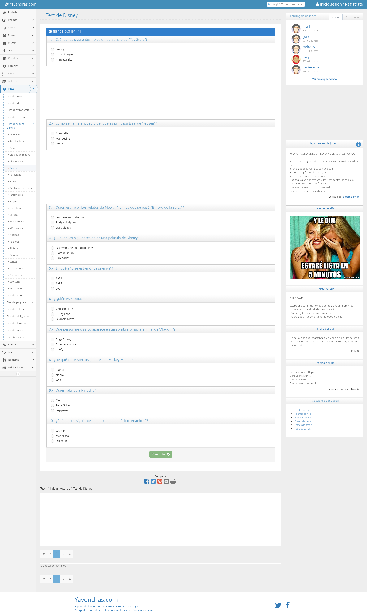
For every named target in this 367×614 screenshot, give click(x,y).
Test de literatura (16, 323)
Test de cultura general (15, 125)
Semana (335, 17)
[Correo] (167, 482)
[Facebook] (147, 482)
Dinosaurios (16, 161)
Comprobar (159, 454)
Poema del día (325, 363)
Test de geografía (16, 302)
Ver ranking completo (324, 79)
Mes (347, 17)
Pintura (14, 248)
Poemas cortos (302, 413)
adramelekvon (351, 196)
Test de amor (14, 96)
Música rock (16, 228)
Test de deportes (16, 295)
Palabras (14, 241)
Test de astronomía (18, 110)
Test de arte (13, 103)
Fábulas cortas (302, 428)
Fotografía (15, 174)
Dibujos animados (20, 154)
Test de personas (16, 337)
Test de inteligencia (18, 316)
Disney (13, 168)
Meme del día (325, 208)
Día (324, 17)
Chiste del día (325, 289)
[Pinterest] (160, 482)
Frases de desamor (305, 421)
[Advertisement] (160, 92)
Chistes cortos (302, 410)
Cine (12, 148)
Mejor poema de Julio (322, 143)
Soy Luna (15, 281)
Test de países (15, 330)
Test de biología (16, 117)
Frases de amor (303, 425)
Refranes (14, 255)
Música (14, 215)
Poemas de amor (303, 417)
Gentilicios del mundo (22, 188)
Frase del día (325, 328)
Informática (16, 194)
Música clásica (17, 221)
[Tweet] (154, 482)
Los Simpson (17, 268)
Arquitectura (17, 141)
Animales (15, 134)
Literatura (15, 208)
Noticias (14, 235)
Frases (13, 181)
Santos (13, 261)
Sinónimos (16, 275)
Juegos (13, 201)
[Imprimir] (173, 482)
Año (356, 17)
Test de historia (15, 309)
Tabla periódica (18, 288)
